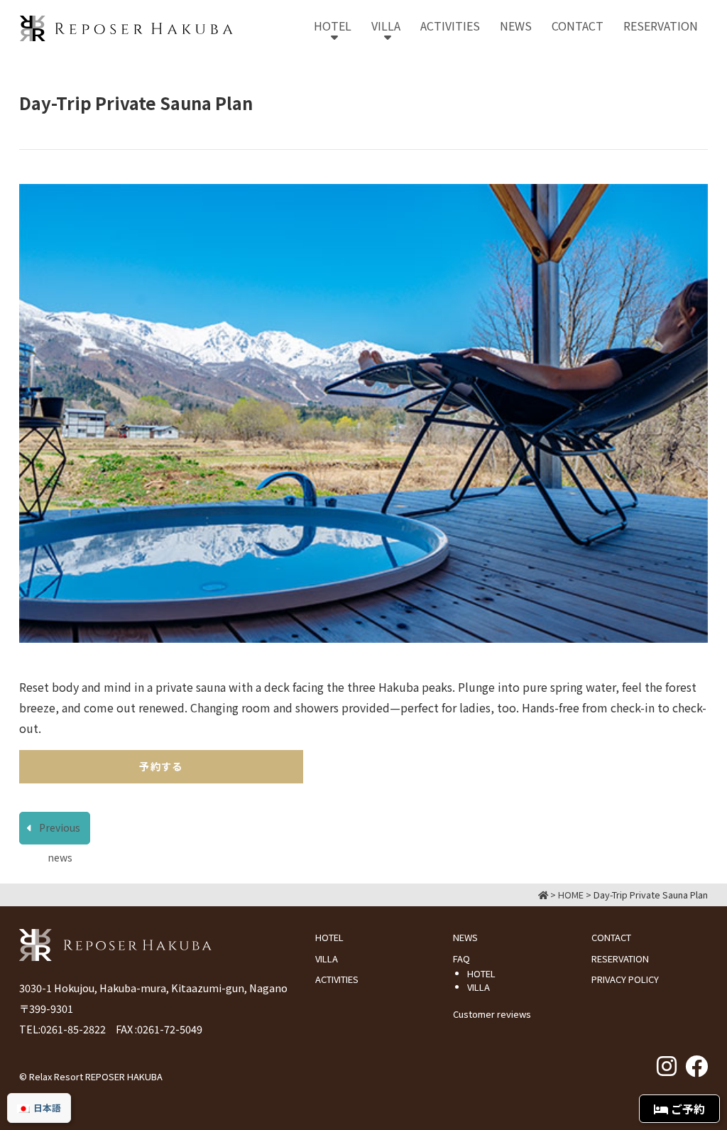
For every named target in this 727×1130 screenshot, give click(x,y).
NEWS (465, 937)
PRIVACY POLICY (625, 979)
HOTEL (329, 937)
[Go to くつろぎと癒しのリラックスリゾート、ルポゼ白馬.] (543, 894)
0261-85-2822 (73, 1028)
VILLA (326, 958)
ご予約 (686, 1108)
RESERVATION (620, 958)
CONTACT (611, 937)
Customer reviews (492, 1014)
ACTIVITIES (337, 979)
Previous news (59, 832)
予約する (161, 766)
